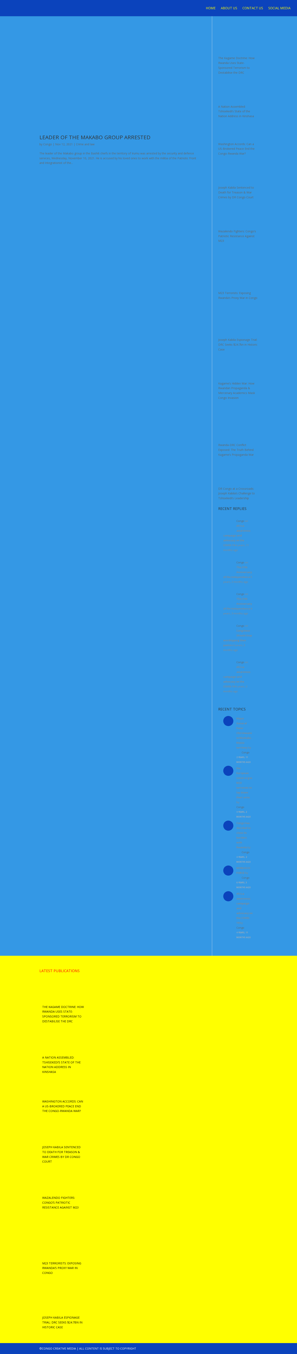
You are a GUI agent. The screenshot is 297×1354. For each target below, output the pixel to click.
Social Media (279, 8)
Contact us (252, 8)
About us (229, 8)
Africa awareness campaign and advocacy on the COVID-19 (236, 535)
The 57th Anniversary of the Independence (237, 572)
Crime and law (85, 144)
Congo (47, 144)
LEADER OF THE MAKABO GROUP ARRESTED (95, 137)
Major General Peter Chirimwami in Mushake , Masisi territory (244, 733)
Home (211, 8)
